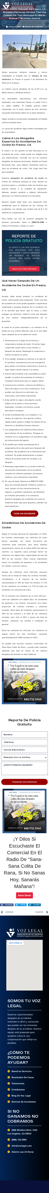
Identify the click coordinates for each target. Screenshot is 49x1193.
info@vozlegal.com (22, 1146)
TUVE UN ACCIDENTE (24, 513)
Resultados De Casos (23, 1077)
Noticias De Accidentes (24, 1102)
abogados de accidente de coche (27, 178)
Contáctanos (18, 1089)
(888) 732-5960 (19, 1140)
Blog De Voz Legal (21, 1096)
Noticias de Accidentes (34, 27)
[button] (43, 6)
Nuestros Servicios (22, 1071)
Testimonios (18, 1083)
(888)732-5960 (38, 222)
